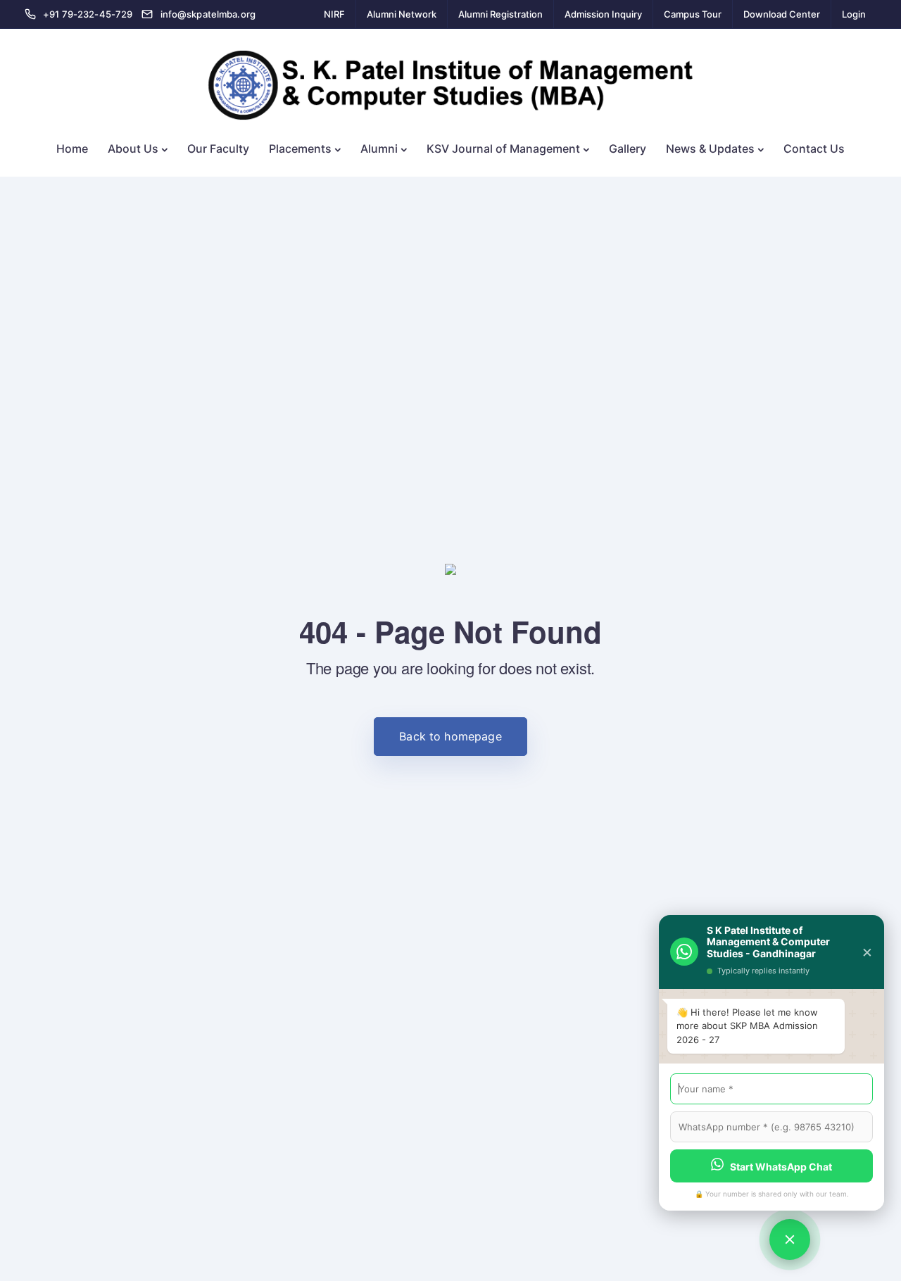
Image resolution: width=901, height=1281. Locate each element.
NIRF (334, 14)
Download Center (781, 14)
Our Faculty (218, 148)
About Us (133, 148)
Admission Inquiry (603, 14)
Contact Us (814, 148)
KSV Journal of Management (503, 148)
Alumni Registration (500, 14)
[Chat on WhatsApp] (789, 1239)
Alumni (379, 148)
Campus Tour (693, 14)
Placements (300, 148)
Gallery (627, 148)
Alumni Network (401, 14)
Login (854, 14)
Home (72, 148)
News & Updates (710, 148)
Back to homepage (450, 736)
